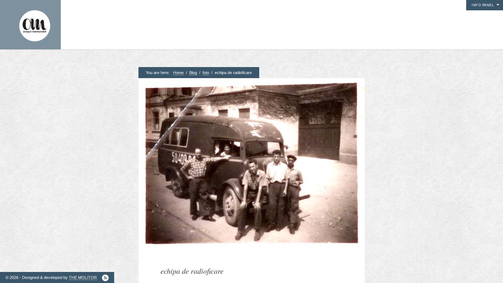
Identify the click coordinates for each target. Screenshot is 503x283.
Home (178, 72)
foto (206, 72)
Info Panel (483, 5)
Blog (193, 72)
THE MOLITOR (83, 277)
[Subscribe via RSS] (105, 278)
